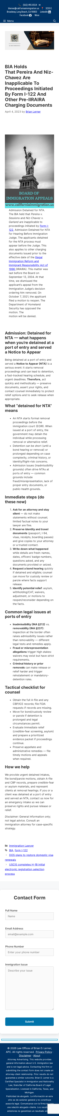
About (36, 1055)
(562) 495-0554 (30, 5)
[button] (54, 21)
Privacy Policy (44, 1051)
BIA (11, 850)
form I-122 (21, 850)
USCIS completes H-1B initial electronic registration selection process (25, 869)
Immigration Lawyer (21, 845)
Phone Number (14, 946)
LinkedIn (44, 11)
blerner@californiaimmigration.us (23, 8)
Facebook (24, 15)
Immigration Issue (16, 964)
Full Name (11, 910)
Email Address (14, 928)
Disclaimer (25, 1055)
